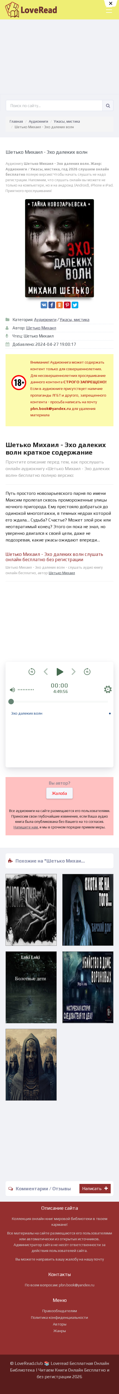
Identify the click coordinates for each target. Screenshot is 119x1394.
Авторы (59, 1324)
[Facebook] (51, 305)
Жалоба (59, 793)
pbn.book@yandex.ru (76, 1285)
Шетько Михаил (41, 328)
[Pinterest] (67, 305)
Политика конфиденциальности (59, 1317)
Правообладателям (59, 1311)
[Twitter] (75, 305)
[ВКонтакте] (44, 305)
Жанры (59, 1331)
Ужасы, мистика (67, 121)
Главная (16, 121)
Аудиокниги (38, 121)
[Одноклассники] (59, 305)
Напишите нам (26, 827)
